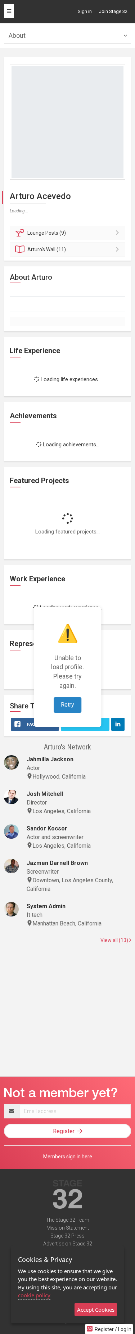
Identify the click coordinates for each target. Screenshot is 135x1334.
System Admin (46, 906)
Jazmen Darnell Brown (57, 863)
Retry (67, 704)
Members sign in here (67, 1156)
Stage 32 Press (67, 1236)
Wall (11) (46, 249)
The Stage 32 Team (67, 1220)
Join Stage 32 (113, 11)
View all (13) (114, 940)
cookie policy (34, 1295)
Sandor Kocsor (47, 828)
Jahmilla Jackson (50, 759)
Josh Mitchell (45, 793)
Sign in (85, 11)
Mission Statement (67, 1228)
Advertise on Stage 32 (67, 1244)
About (17, 35)
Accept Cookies (95, 1309)
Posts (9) (46, 233)
